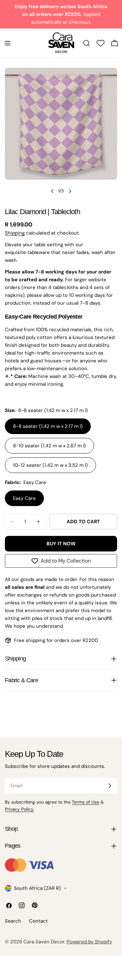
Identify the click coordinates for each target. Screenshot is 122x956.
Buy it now (61, 543)
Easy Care (24, 498)
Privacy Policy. (19, 809)
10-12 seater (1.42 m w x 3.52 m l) (50, 465)
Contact (38, 921)
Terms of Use (85, 802)
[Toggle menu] (7, 43)
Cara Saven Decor (43, 941)
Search (13, 921)
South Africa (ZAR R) (37, 888)
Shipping (15, 233)
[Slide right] (70, 191)
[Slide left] (52, 191)
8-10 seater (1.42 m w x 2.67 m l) (49, 445)
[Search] (86, 43)
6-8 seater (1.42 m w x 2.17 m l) (48, 426)
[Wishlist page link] (100, 43)
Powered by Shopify (89, 941)
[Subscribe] (109, 786)
